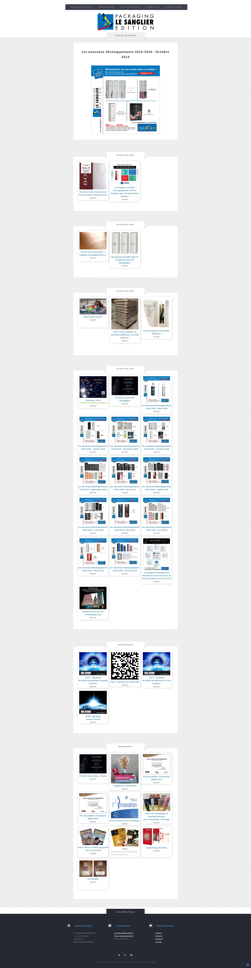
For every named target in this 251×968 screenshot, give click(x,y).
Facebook (158, 936)
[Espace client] (119, 955)
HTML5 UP (152, 962)
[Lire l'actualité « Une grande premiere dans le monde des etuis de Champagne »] (124, 254)
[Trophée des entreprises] (125, 783)
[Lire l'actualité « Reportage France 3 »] (93, 314)
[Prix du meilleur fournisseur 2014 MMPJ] (93, 813)
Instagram (159, 939)
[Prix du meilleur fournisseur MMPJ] (156, 774)
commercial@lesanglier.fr (123, 933)
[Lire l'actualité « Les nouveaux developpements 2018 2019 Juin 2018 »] (93, 524)
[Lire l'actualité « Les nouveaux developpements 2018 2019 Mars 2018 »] (93, 565)
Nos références (106, 7)
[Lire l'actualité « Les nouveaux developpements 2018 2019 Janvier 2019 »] (93, 443)
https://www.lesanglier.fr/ (123, 936)
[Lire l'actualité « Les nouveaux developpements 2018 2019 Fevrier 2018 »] (124, 565)
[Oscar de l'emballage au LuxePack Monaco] (156, 811)
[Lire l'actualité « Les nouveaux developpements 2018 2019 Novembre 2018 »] (124, 443)
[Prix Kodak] (93, 876)
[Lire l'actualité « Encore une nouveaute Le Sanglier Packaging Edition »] (93, 249)
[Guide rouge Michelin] (156, 845)
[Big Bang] (93, 675)
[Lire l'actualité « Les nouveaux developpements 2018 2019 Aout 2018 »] (124, 484)
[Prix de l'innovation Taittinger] (125, 818)
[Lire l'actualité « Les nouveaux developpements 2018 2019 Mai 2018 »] (124, 524)
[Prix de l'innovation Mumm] (93, 773)
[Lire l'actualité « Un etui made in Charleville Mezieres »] (156, 328)
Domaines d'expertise (81, 7)
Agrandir (93, 198)
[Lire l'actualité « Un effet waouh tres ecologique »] (124, 395)
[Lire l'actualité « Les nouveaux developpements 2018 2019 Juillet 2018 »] (156, 484)
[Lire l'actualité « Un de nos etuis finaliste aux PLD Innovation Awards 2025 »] (93, 189)
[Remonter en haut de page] (247, 966)
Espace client (153, 7)
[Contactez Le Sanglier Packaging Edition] (131, 955)
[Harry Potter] (93, 844)
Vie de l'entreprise (130, 7)
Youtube (158, 942)
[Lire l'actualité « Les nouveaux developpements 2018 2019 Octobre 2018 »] (156, 443)
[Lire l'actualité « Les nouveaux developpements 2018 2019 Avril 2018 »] (156, 524)
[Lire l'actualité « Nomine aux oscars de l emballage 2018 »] (93, 609)
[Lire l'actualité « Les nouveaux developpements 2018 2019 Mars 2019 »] (156, 402)
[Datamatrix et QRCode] (125, 679)
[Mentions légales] (125, 955)
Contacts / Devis (173, 7)
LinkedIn (158, 933)
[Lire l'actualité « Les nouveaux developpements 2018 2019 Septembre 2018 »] (93, 484)
